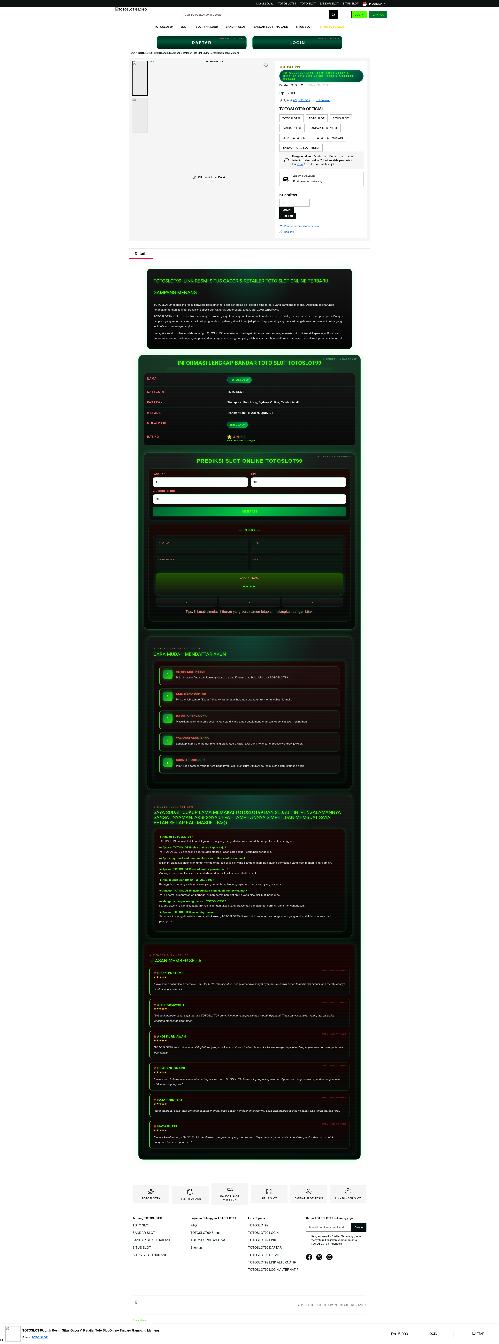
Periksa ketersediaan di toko (301, 226)
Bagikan (289, 231)
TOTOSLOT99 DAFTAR (265, 1247)
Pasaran (159, 474)
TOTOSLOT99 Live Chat (207, 1240)
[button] (140, 78)
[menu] (249, 26)
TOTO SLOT (308, 3)
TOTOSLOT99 (287, 3)
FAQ (193, 1225)
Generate (249, 511)
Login (359, 14)
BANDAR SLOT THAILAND (152, 1240)
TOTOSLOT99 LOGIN (263, 1232)
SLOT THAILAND (190, 1199)
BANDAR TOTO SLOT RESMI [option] (300, 147)
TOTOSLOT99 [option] (291, 118)
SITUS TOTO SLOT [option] (294, 137)
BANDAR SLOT (329, 3)
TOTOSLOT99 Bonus (205, 1232)
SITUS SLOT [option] (341, 118)
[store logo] (131, 14)
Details (141, 253)
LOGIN (297, 42)
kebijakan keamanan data (341, 1239)
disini (300, 164)
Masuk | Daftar (265, 3)
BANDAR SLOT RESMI (309, 1198)
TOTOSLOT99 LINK (262, 1240)
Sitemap (196, 1247)
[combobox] (260, 14)
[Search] (333, 14)
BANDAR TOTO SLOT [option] (323, 128)
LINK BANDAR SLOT (348, 1198)
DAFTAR (202, 42)
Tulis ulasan (323, 100)
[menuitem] (163, 26)
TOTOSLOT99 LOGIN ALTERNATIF (273, 1269)
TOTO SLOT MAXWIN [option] (329, 137)
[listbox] (321, 132)
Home (132, 53)
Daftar (378, 14)
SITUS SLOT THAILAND (150, 1255)
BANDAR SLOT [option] (292, 128)
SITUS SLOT (351, 3)
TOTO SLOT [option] (317, 118)
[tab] (141, 254)
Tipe (254, 474)
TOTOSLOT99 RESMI (263, 1255)
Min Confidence (164, 491)
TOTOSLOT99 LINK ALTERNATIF (272, 1262)
